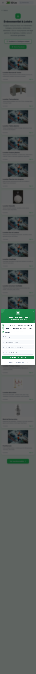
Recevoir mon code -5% (19, 357)
